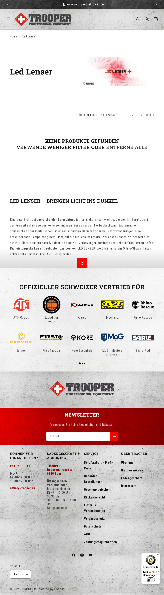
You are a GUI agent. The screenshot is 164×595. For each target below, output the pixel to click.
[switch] (151, 579)
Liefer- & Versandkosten (94, 508)
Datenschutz (92, 526)
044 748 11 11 (20, 466)
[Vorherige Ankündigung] (7, 4)
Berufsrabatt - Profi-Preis (98, 465)
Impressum (128, 486)
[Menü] (157, 555)
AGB (87, 534)
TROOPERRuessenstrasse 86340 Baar (59, 469)
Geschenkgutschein (97, 489)
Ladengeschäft (131, 478)
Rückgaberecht (94, 497)
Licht (59, 237)
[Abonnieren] (114, 436)
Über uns (127, 462)
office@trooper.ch (22, 488)
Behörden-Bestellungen (93, 479)
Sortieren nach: (88, 114)
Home (13, 36)
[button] (8, 19)
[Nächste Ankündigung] (156, 4)
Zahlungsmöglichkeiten (100, 542)
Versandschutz (94, 518)
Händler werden (132, 470)
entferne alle (126, 147)
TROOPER (29, 589)
